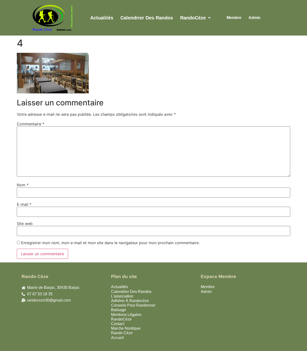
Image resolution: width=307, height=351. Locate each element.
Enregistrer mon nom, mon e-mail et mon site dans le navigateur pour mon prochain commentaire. (110, 243)
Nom (23, 185)
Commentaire (30, 124)
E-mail (24, 204)
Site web (25, 223)
